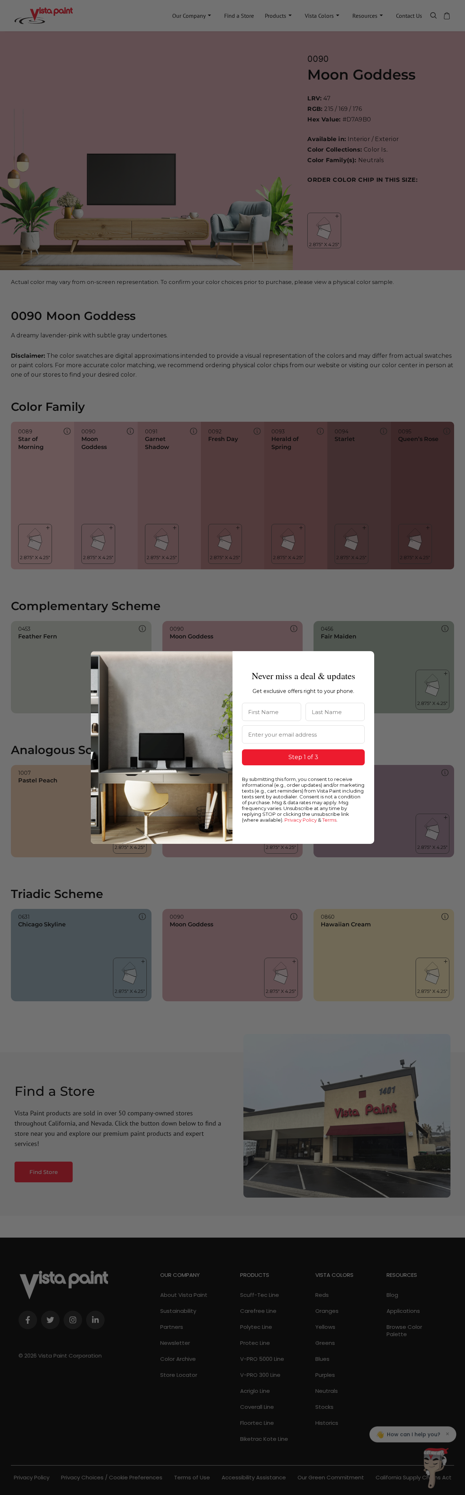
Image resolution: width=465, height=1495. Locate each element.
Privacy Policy (300, 820)
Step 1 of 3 (303, 757)
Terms (329, 820)
